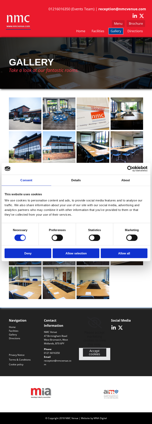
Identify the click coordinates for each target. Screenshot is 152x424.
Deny (27, 253)
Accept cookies (94, 352)
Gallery (116, 31)
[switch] (57, 237)
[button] (136, 23)
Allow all (124, 253)
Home (80, 31)
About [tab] (125, 180)
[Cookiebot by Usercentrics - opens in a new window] (130, 169)
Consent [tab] (26, 180)
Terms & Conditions (20, 359)
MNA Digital (100, 418)
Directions (135, 31)
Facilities (98, 31)
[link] (94, 323)
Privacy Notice (17, 355)
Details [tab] (76, 180)
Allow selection (76, 253)
